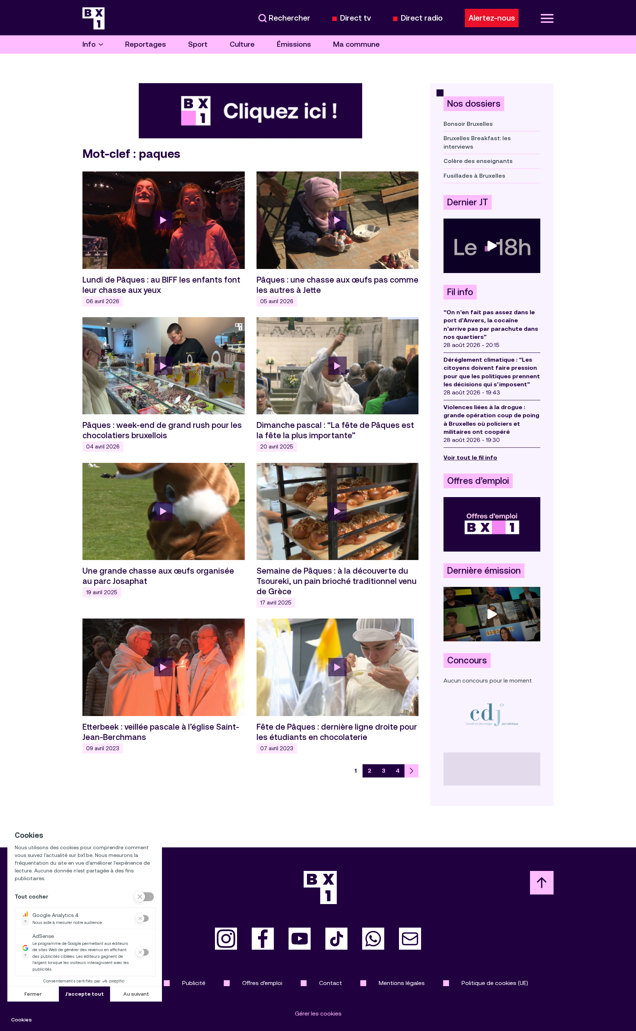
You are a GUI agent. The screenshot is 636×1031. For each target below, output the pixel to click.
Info (89, 44)
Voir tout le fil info (470, 457)
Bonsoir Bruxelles (468, 124)
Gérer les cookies (318, 1013)
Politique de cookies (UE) (495, 983)
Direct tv (355, 18)
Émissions (294, 44)
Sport (198, 44)
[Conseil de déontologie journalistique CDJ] (492, 714)
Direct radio (422, 18)
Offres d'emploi (262, 983)
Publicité (193, 983)
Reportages (145, 44)
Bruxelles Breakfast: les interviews (477, 142)
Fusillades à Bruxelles (474, 175)
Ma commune (356, 44)
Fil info (460, 292)
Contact (330, 983)
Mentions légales (402, 983)
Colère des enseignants (478, 161)
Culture (242, 44)
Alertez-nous (492, 18)
